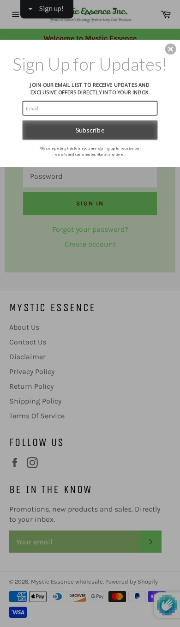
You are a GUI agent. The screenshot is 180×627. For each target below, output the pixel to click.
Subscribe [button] (90, 130)
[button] (170, 48)
